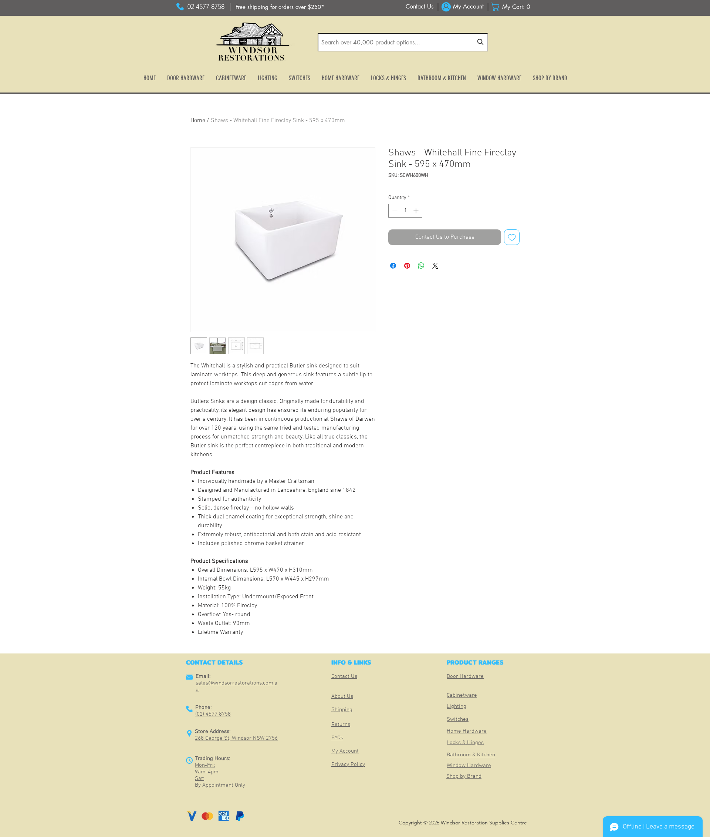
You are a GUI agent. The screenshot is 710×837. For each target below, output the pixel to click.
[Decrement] (394, 210)
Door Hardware (465, 676)
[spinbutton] (405, 210)
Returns (340, 724)
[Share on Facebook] (393, 265)
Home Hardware (467, 731)
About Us (342, 696)
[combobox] (403, 42)
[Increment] (416, 210)
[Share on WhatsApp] (421, 265)
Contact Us (344, 676)
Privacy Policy (348, 764)
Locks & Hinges (465, 742)
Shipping (341, 709)
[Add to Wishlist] (512, 237)
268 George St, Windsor (224, 738)
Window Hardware (469, 765)
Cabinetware (462, 695)
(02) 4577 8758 (213, 714)
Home (197, 120)
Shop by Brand (463, 776)
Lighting (456, 706)
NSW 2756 (265, 738)
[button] (512, 7)
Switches (458, 719)
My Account (345, 751)
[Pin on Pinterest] (407, 265)
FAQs (337, 738)
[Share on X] (435, 265)
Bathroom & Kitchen (471, 755)
